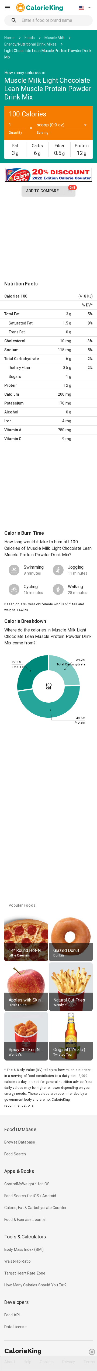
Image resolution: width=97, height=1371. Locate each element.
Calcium (11, 394)
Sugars (15, 376)
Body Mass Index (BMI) (24, 1249)
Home (9, 38)
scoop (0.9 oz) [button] (50, 124)
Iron (8, 421)
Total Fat (11, 314)
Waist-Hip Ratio (17, 1261)
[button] (85, 7)
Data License (15, 1327)
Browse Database (19, 1142)
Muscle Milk (54, 38)
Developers (16, 1302)
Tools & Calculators (25, 1236)
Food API (12, 1315)
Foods (30, 38)
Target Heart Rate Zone (24, 1273)
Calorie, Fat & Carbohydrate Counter (35, 1208)
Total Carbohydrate (21, 359)
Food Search (15, 1154)
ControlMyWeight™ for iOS (27, 1184)
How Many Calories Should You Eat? (35, 1285)
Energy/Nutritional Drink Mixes (30, 44)
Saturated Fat (21, 323)
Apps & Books (19, 1171)
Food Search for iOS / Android (30, 1196)
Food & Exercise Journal (25, 1219)
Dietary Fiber (19, 367)
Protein (11, 385)
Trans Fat (17, 332)
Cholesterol (15, 341)
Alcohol (11, 412)
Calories (12, 296)
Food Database (20, 1129)
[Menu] (7, 7)
